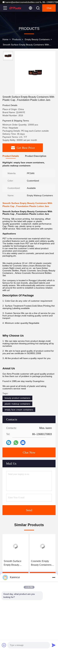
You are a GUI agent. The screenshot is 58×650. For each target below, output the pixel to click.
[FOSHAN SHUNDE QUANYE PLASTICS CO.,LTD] (15, 8)
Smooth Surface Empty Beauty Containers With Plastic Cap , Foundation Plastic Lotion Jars (14, 563)
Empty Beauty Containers (37, 39)
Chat (49, 8)
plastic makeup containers (17, 404)
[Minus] (54, 577)
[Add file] (4, 645)
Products (16, 39)
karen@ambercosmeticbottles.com (22, 2)
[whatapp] (16, 442)
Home (5, 39)
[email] (23, 443)
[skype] (9, 443)
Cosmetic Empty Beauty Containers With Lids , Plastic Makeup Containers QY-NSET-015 (41, 563)
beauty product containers (17, 398)
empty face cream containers (19, 409)
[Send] (53, 645)
